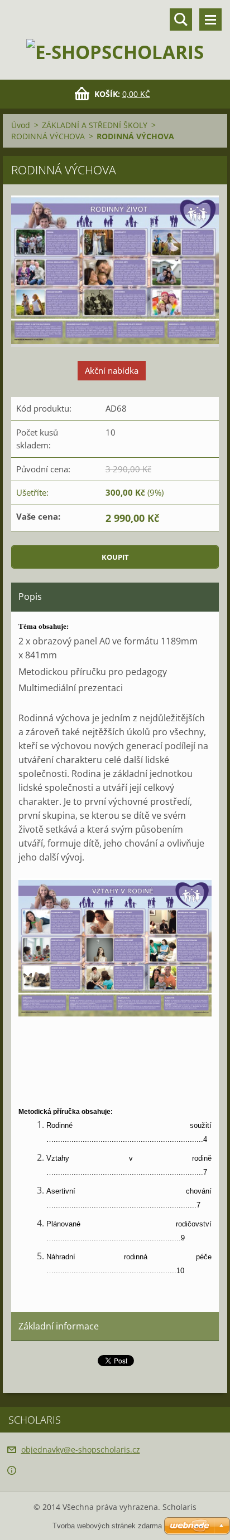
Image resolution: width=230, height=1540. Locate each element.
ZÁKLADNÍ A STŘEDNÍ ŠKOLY (94, 125)
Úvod (20, 125)
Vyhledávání (181, 19)
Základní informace (58, 1326)
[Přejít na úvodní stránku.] (115, 33)
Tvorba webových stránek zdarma (107, 1526)
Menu (210, 19)
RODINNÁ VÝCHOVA (48, 136)
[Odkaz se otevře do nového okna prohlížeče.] (115, 271)
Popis (30, 596)
